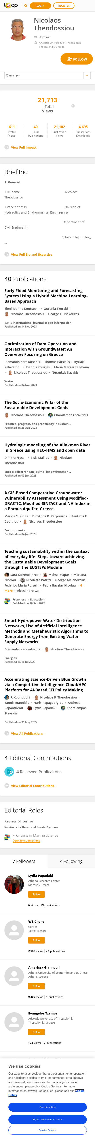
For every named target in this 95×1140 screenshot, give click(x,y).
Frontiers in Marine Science (35, 835)
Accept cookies (47, 1107)
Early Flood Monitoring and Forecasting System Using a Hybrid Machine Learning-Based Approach (46, 296)
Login (40, 5)
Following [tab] (71, 861)
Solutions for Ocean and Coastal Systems (31, 827)
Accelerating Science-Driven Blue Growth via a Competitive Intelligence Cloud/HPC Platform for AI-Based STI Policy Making (45, 685)
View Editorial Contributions (32, 786)
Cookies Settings (47, 1130)
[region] (47, 1099)
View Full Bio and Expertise (31, 254)
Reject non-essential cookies (48, 1119)
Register (63, 5)
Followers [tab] (24, 861)
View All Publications (27, 733)
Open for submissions (26, 840)
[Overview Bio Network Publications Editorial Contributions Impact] (47, 75)
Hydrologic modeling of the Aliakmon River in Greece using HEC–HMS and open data (47, 447)
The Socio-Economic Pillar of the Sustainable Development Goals (36, 405)
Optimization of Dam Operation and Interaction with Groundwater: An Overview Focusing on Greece (40, 349)
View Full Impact (23, 147)
